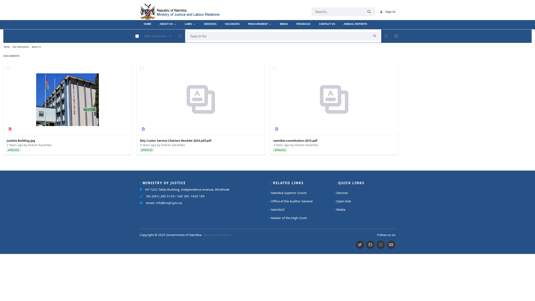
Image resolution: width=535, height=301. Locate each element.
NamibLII (277, 209)
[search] (375, 36)
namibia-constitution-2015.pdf (295, 141)
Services (342, 193)
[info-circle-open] (386, 36)
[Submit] (369, 12)
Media (340, 209)
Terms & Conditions (217, 235)
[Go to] (189, 11)
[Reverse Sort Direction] (180, 36)
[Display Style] (396, 36)
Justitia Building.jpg (21, 141)
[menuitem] (147, 23)
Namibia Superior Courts (289, 193)
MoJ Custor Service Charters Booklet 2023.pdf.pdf (175, 141)
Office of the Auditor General (292, 201)
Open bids (343, 201)
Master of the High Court (289, 218)
